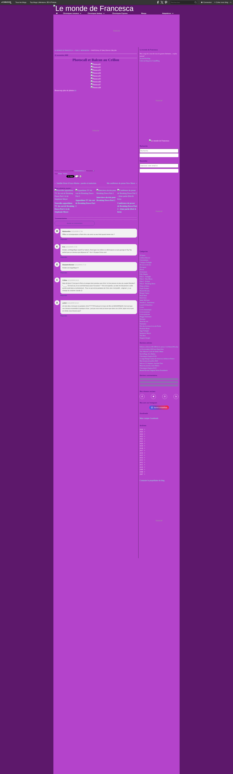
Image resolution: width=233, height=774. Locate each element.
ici (75, 90)
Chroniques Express (120, 13)
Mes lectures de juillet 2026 (149, 361)
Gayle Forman (144, 288)
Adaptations (166, 13)
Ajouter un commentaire (75, 223)
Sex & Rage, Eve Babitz (147, 354)
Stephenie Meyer (145, 333)
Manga (143, 13)
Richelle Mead (144, 328)
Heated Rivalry (145, 291)
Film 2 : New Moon (82, 50)
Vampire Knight (145, 338)
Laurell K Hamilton (146, 305)
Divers (142, 269)
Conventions (144, 260)
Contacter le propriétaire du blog (152, 480)
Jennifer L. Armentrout (147, 302)
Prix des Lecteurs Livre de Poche (150, 326)
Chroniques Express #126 (148, 356)
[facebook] (157, 2)
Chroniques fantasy (95, 13)
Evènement (143, 272)
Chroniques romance (71, 13)
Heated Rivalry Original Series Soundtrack (154, 370)
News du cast (144, 321)
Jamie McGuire (145, 300)
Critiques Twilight (146, 262)
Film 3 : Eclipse (145, 281)
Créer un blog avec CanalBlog (150, 61)
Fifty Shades (144, 274)
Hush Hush (143, 295)
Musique (143, 319)
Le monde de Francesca (64, 50)
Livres (142, 307)
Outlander (143, 324)
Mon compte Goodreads (149, 418)
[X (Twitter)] (161, 2)
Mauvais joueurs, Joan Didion (149, 366)
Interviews (143, 298)
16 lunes (142, 255)
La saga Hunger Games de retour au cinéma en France (157, 359)
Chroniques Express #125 (148, 368)
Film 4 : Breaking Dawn (147, 284)
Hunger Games (144, 293)
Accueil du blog (145, 58)
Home (57, 13)
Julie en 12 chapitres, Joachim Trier (151, 363)
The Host (143, 335)
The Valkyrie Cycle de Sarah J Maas (151, 351)
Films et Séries (144, 286)
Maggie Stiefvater (145, 317)
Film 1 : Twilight (145, 277)
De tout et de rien (145, 265)
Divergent (143, 267)
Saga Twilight (144, 331)
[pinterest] (165, 2)
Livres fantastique (145, 310)
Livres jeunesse (145, 312)
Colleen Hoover (145, 258)
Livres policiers (145, 314)
